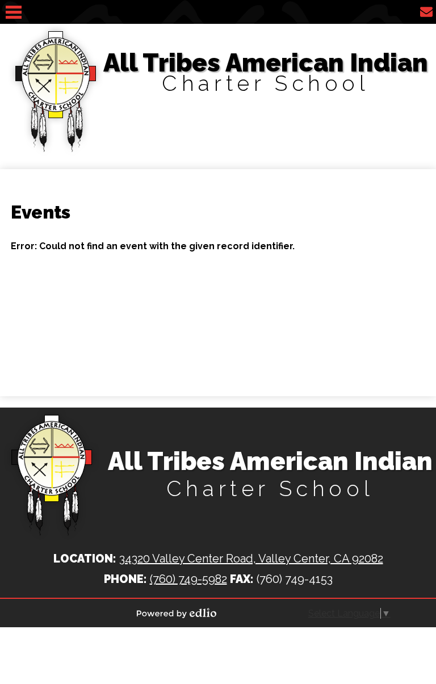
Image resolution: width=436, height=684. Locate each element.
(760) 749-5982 (188, 579)
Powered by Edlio (176, 613)
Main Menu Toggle (14, 12)
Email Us (426, 12)
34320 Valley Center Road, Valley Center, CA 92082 (251, 558)
